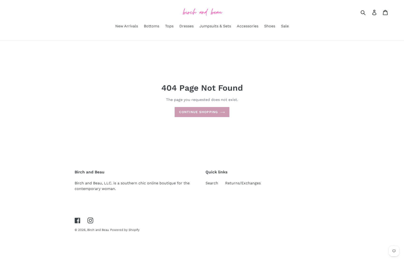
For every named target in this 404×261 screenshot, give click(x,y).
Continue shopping (198, 112)
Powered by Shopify (125, 230)
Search (212, 183)
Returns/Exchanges (243, 183)
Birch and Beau (98, 230)
